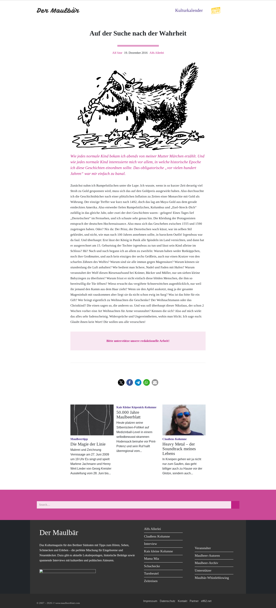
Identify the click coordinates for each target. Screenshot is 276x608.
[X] (207, 529)
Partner (194, 601)
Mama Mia (151, 558)
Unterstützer (203, 570)
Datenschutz (167, 601)
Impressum (150, 601)
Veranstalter (203, 548)
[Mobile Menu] (234, 10)
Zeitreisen (151, 581)
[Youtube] (215, 529)
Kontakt (182, 601)
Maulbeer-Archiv (206, 563)
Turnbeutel (151, 573)
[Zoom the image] (215, 9)
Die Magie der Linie (88, 444)
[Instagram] (224, 529)
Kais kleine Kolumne (158, 551)
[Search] (235, 505)
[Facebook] (198, 529)
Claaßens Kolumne (157, 536)
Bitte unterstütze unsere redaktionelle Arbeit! (138, 341)
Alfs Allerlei (156, 52)
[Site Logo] (58, 10)
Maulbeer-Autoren (207, 555)
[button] (121, 382)
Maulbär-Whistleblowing (212, 578)
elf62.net (206, 601)
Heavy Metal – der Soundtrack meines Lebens (179, 449)
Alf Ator (117, 52)
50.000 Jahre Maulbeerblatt (128, 414)
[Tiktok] (198, 537)
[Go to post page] (92, 420)
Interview (150, 544)
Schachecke (152, 566)
